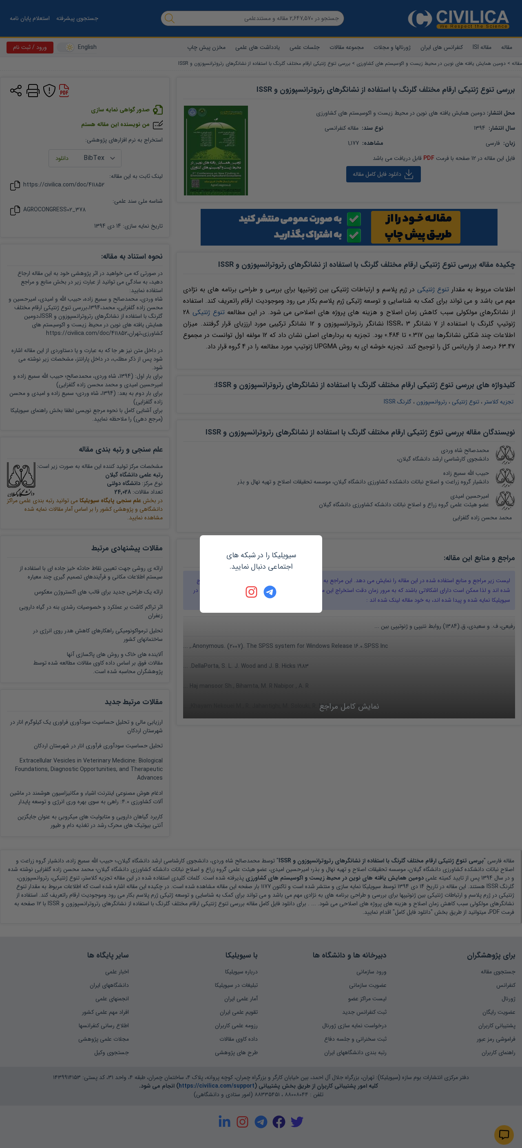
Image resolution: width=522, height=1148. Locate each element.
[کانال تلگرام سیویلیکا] (269, 591)
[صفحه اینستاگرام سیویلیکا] (252, 591)
